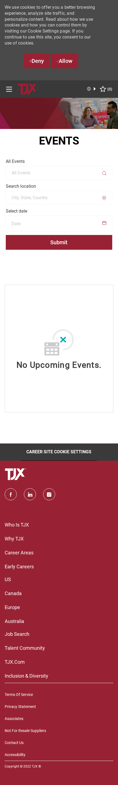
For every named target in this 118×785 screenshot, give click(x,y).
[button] (59, 224)
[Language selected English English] (91, 89)
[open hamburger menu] (9, 89)
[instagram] (49, 494)
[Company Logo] (28, 88)
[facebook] (11, 494)
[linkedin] (30, 494)
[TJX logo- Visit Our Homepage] (16, 474)
